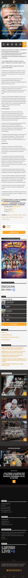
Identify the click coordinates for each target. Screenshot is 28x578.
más (7, 217)
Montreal (14, 8)
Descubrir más (4, 538)
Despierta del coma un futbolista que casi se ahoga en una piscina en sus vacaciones (13, 352)
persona (21, 217)
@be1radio (5, 203)
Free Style (4, 332)
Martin (3, 217)
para (16, 217)
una (8, 219)
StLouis (4, 219)
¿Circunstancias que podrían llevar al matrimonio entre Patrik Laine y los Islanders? (14, 407)
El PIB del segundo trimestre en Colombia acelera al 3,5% (12, 364)
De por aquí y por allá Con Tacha (10, 337)
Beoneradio (9, 512)
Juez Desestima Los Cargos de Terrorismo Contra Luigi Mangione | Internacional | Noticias (14, 457)
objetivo (12, 217)
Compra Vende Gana (6, 335)
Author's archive (14, 232)
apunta (9, 215)
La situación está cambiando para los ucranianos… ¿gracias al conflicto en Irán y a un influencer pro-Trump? (14, 430)
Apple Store (13, 208)
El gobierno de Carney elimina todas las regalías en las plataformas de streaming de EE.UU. (14, 384)
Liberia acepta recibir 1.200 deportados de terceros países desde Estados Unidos (12, 348)
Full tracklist (14, 324)
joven (24, 215)
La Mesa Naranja (5, 339)
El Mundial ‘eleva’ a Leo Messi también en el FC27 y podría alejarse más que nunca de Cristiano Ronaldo (13, 360)
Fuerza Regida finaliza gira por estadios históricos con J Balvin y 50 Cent (12, 356)
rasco (12, 34)
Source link (4, 198)
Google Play (7, 208)
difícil (20, 215)
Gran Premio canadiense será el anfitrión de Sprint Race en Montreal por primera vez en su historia (14, 475)
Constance (15, 215)
